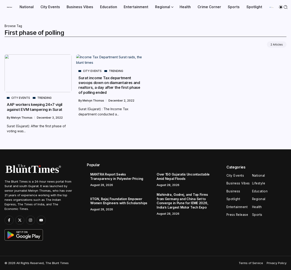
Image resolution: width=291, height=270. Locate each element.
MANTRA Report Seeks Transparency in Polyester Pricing (116, 176)
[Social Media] (9, 220)
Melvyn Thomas (22, 117)
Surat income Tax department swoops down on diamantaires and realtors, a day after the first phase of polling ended (109, 85)
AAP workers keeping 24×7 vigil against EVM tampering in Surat (34, 107)
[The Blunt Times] (9, 7)
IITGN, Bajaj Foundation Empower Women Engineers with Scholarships (118, 201)
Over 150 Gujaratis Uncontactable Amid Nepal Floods (183, 176)
